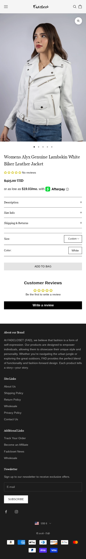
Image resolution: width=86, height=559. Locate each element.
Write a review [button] (43, 305)
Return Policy (12, 399)
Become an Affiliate (16, 444)
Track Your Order (15, 438)
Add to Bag (43, 266)
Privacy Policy (12, 412)
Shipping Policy (13, 393)
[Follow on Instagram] (16, 512)
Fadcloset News (14, 451)
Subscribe (16, 499)
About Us (10, 386)
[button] (13, 172)
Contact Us (11, 419)
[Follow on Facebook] (6, 512)
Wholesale (10, 406)
